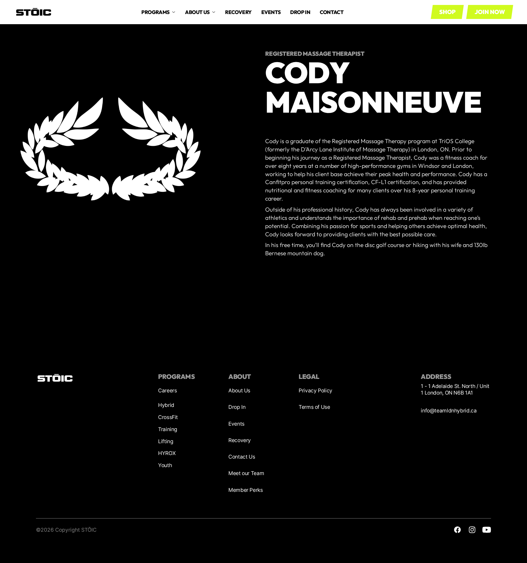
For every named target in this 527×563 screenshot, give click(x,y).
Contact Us (241, 457)
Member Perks (245, 490)
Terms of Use (314, 407)
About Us (239, 390)
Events (271, 12)
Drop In (236, 407)
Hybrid (166, 405)
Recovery (239, 440)
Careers (167, 390)
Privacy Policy (315, 390)
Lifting (165, 441)
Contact (331, 12)
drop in (300, 12)
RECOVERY (238, 12)
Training (167, 429)
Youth (165, 465)
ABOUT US (197, 12)
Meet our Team (246, 473)
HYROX (166, 453)
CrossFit (168, 417)
